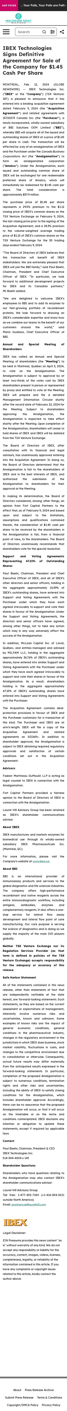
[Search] (44, 32)
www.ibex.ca (41, 861)
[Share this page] (61, 31)
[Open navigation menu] (6, 31)
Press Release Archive (39, 1390)
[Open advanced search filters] (52, 32)
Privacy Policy (51, 1405)
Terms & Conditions (49, 1397)
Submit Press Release (19, 1397)
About (17, 1390)
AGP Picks (9, 5)
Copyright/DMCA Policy (22, 1405)
